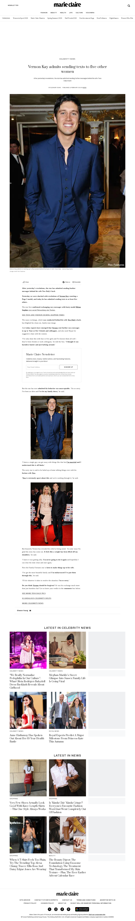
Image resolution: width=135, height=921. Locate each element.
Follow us (67, 282)
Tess (24, 478)
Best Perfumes (102, 18)
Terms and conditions (86, 900)
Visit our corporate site (97, 914)
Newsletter (78, 282)
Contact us (67, 900)
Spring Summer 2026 (54, 18)
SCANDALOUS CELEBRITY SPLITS (36, 598)
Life (71, 12)
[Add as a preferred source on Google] (94, 909)
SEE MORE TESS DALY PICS (34, 593)
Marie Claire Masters (38, 18)
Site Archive (25, 900)
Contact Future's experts (46, 900)
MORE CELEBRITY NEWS (32, 603)
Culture (79, 12)
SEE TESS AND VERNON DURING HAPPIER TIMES (43, 315)
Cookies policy (47, 903)
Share (27, 282)
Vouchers (90, 12)
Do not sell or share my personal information (91, 903)
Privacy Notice (30, 374)
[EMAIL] (30, 610)
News (84, 87)
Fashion (44, 12)
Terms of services (48, 372)
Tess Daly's (72, 320)
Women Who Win (127, 18)
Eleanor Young (56, 87)
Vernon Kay (64, 296)
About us (62, 903)
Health (63, 12)
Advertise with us (108, 900)
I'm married (71, 462)
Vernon (55, 328)
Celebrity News (67, 59)
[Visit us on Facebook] (62, 909)
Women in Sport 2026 (20, 18)
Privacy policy (30, 903)
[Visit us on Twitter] (49, 909)
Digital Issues (113, 18)
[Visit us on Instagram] (56, 909)
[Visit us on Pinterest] (68, 909)
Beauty (54, 12)
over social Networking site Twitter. (41, 310)
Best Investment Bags (86, 18)
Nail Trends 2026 (71, 18)
